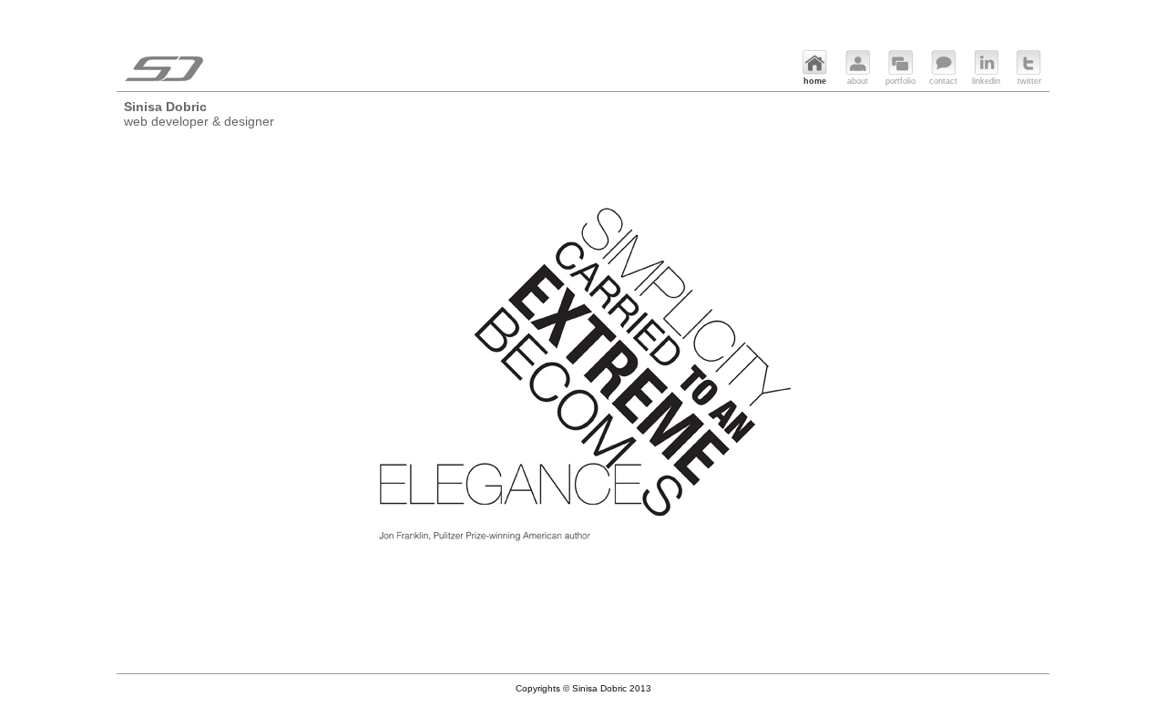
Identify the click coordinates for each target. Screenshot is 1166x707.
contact (943, 81)
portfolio (900, 81)
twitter (1029, 81)
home (814, 81)
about (857, 81)
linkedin (986, 81)
